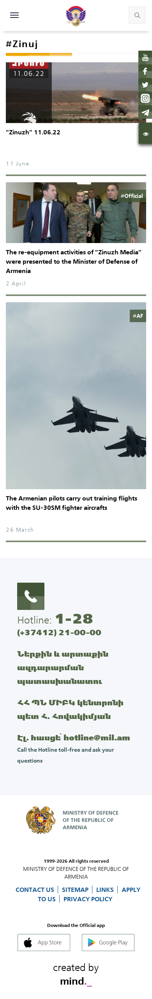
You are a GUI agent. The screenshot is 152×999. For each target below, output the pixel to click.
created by (76, 973)
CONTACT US (36, 889)
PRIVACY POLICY (88, 899)
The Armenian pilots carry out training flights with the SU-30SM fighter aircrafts (71, 502)
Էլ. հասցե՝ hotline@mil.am (73, 737)
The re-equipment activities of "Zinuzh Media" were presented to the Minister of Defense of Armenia (73, 261)
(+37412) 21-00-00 (59, 632)
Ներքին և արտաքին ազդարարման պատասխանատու (62, 667)
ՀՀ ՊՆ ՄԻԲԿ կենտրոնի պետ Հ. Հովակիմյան (70, 709)
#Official (132, 195)
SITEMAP (76, 889)
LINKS (105, 889)
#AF (138, 315)
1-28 (73, 618)
